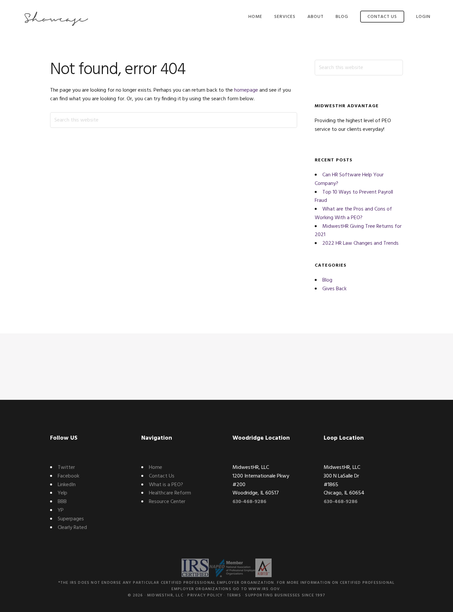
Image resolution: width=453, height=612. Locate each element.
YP (61, 510)
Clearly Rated (72, 527)
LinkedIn (67, 485)
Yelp (62, 493)
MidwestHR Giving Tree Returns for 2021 (358, 230)
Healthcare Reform (170, 493)
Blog (327, 280)
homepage (246, 90)
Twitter (66, 467)
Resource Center (167, 501)
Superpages (71, 519)
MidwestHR (56, 19)
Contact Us (161, 476)
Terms (234, 595)
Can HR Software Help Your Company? (349, 179)
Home (155, 467)
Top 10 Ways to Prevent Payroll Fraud (354, 196)
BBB (62, 501)
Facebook (68, 476)
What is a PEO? (166, 485)
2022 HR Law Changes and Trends (360, 243)
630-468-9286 (249, 501)
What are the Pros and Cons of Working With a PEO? (353, 213)
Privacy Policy (205, 595)
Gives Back (334, 289)
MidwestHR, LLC (165, 595)
